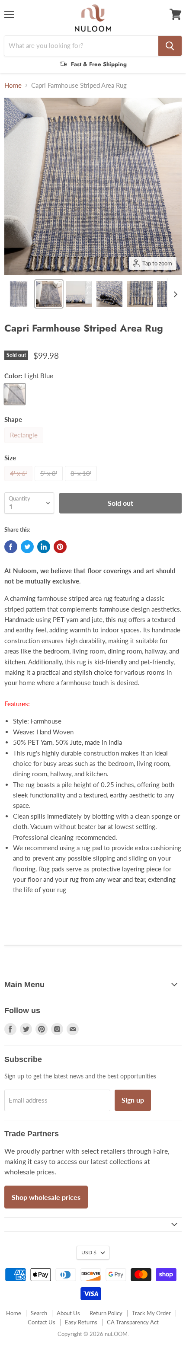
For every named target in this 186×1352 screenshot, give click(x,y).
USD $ (88, 1252)
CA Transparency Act (133, 1322)
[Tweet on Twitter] (27, 546)
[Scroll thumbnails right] (174, 294)
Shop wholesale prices (46, 1197)
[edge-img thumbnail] (140, 294)
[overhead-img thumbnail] (18, 294)
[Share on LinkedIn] (43, 546)
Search (39, 1313)
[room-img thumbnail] (49, 294)
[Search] (170, 46)
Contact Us (41, 1322)
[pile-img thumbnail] (79, 294)
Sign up (133, 1100)
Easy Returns (81, 1322)
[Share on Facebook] (10, 546)
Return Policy (106, 1313)
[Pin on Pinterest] (60, 546)
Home (13, 85)
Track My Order (151, 1313)
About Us (68, 1313)
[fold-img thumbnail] (109, 294)
